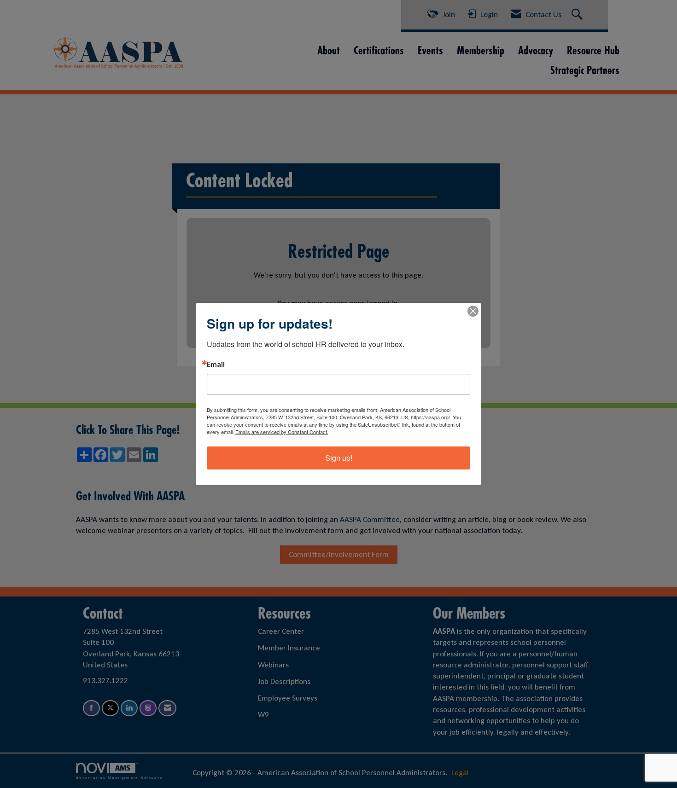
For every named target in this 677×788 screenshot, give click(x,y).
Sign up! (338, 457)
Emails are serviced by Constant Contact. (281, 431)
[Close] (473, 311)
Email (216, 364)
